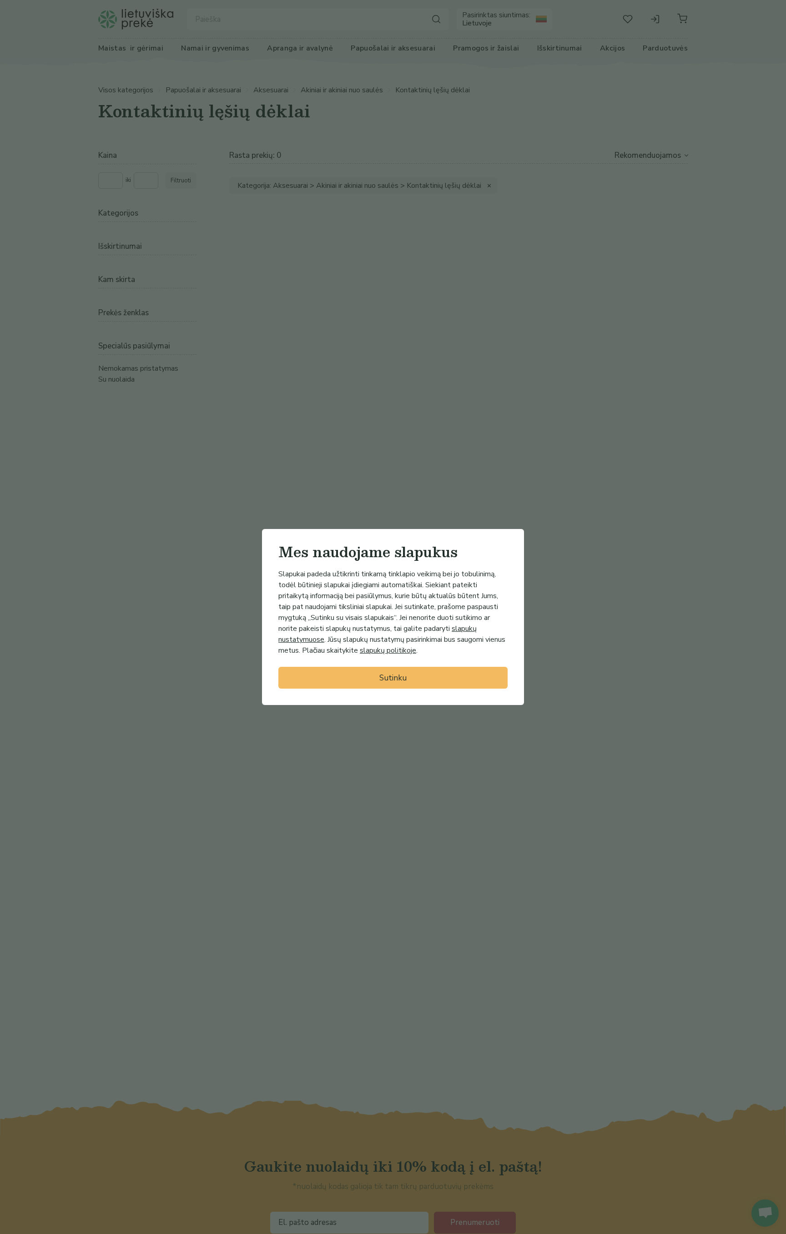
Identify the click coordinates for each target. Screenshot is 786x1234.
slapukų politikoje (388, 650)
